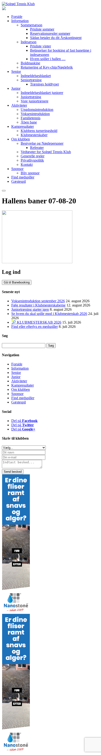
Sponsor (17, 169)
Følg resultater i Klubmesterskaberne (38, 305)
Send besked (13, 471)
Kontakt (27, 164)
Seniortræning (31, 80)
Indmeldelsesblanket (36, 76)
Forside (16, 17)
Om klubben (20, 139)
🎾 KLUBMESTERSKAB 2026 (36, 322)
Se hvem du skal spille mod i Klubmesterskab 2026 (49, 314)
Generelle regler (32, 156)
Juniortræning (31, 97)
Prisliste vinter (40, 46)
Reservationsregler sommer (50, 33)
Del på (24, 421)
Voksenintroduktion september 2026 (38, 301)
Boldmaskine (30, 63)
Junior (15, 88)
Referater (37, 148)
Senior (16, 72)
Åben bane (29, 122)
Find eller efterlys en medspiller (34, 327)
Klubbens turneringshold (39, 131)
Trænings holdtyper (44, 84)
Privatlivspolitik (32, 160)
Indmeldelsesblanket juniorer (42, 93)
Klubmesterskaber (34, 135)
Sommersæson (31, 25)
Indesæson (28, 42)
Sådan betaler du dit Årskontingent (56, 38)
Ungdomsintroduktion (37, 110)
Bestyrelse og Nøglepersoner (42, 143)
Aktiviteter (19, 105)
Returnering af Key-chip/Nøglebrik (47, 67)
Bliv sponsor (30, 173)
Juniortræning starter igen (30, 309)
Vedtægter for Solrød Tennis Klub (46, 152)
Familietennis (30, 118)
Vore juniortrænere (34, 101)
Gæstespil (18, 181)
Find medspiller (22, 177)
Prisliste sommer (42, 29)
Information (20, 21)
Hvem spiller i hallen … (48, 59)
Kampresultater (22, 126)
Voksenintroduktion (35, 114)
